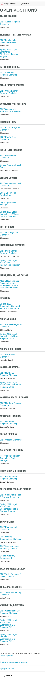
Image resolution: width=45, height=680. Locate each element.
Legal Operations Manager (8, 203)
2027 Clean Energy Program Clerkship (9, 91)
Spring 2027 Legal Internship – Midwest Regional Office (9, 336)
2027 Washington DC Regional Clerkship (10, 611)
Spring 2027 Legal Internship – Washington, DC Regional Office (8, 637)
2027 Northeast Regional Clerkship (8, 374)
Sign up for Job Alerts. (7, 669)
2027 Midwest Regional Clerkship (11, 325)
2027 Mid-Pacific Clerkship (7, 355)
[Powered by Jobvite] (6, 675)
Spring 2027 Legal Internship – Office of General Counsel (9, 214)
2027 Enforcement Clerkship (8, 528)
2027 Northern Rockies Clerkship (10, 404)
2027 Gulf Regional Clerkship (9, 233)
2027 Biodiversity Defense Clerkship (8, 41)
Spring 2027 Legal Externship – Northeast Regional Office (10, 384)
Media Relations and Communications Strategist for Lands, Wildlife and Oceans (9, 284)
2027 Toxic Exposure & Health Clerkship (10, 575)
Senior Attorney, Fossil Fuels (10, 166)
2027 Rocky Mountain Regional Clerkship (10, 477)
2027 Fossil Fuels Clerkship (8, 156)
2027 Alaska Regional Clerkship (10, 22)
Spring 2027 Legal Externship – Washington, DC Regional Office (8, 623)
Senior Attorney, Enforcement (7, 556)
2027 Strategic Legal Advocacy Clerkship (9, 547)
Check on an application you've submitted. (14, 662)
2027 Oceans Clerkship (11, 439)
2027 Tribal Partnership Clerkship (10, 593)
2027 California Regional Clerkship (8, 73)
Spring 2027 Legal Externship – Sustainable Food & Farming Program (9, 507)
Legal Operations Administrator (8, 193)
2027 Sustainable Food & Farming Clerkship (10, 495)
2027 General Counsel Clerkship (10, 184)
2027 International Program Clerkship (8, 251)
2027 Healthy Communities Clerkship (10, 537)
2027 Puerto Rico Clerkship (8, 138)
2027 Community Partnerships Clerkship (10, 110)
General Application (6, 655)
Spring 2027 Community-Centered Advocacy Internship (10, 306)
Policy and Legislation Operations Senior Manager (10, 458)
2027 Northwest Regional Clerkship (8, 422)
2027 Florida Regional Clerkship (10, 128)
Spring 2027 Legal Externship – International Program (10, 262)
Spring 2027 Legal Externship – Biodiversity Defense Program (9, 53)
